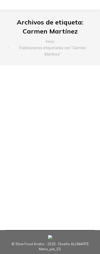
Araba (17, 118)
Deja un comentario (28, 133)
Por (29, 123)
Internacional (35, 118)
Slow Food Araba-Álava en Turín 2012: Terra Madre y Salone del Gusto (49, 101)
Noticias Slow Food (62, 118)
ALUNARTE (80, 244)
